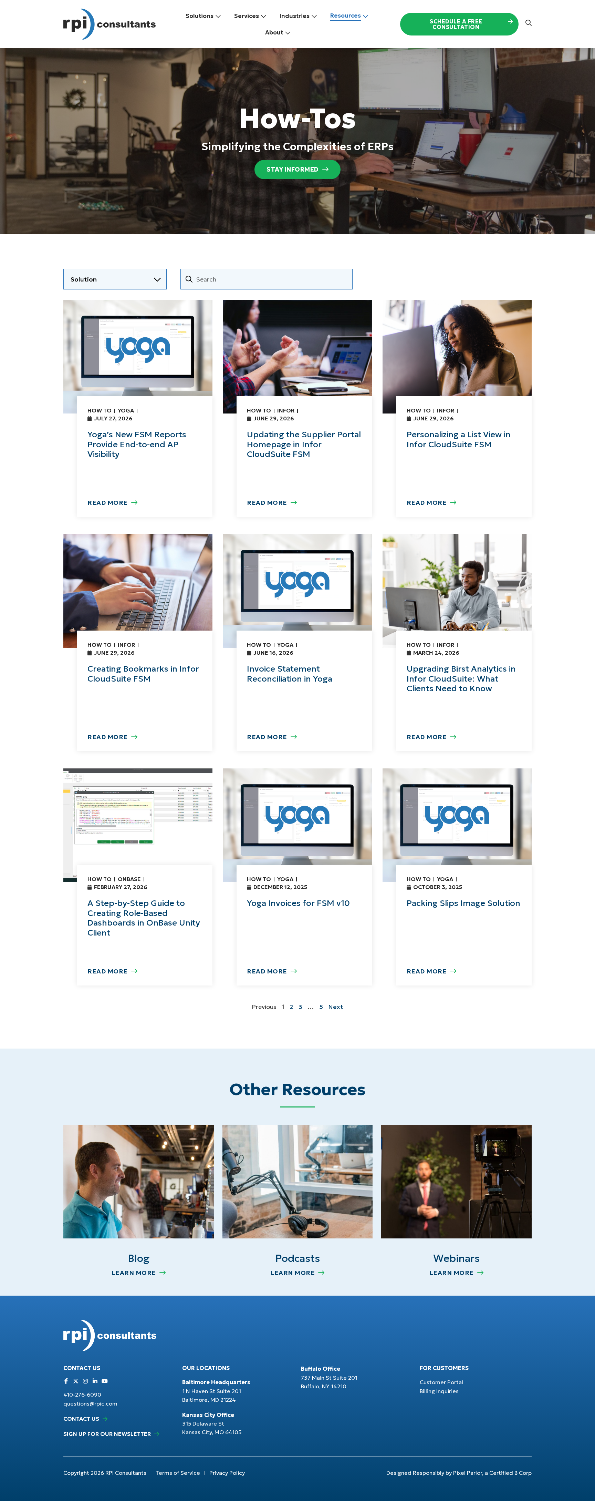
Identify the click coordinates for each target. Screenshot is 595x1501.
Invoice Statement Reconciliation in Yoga (289, 674)
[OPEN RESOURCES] (365, 16)
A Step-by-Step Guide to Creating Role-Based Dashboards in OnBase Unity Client (143, 918)
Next (335, 1007)
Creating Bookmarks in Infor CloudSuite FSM (143, 674)
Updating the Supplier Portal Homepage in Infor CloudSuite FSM (304, 444)
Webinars (456, 1258)
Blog (138, 1258)
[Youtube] (104, 1381)
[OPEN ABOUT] (288, 32)
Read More (107, 503)
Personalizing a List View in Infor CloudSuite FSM (459, 439)
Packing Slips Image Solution (463, 903)
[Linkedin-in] (95, 1381)
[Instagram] (85, 1381)
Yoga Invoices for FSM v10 (298, 903)
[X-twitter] (76, 1381)
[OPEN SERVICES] (264, 16)
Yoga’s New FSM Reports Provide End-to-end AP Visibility (136, 444)
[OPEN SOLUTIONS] (218, 16)
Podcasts (297, 1258)
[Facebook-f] (66, 1381)
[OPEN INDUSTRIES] (314, 16)
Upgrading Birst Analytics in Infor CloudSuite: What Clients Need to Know (461, 679)
